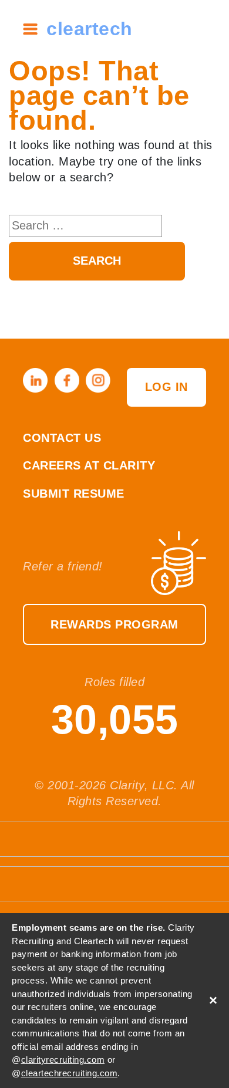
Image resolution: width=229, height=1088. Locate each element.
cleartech (89, 28)
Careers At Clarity (89, 465)
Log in (166, 386)
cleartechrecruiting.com (69, 1073)
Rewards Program (114, 624)
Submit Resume (73, 493)
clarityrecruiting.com (63, 1060)
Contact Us (62, 437)
